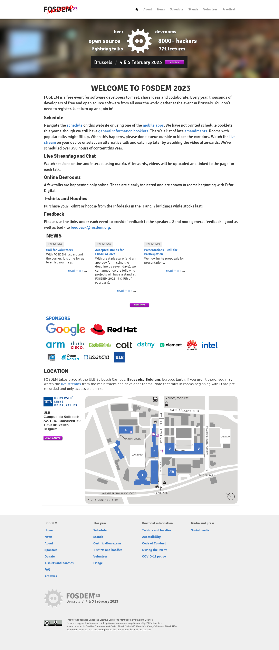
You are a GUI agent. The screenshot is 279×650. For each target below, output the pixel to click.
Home (136, 9)
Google (65, 329)
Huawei (192, 345)
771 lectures (172, 49)
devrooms (165, 32)
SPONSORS (58, 318)
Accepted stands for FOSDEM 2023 (109, 252)
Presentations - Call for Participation (160, 252)
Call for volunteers (59, 250)
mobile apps (153, 125)
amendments (195, 131)
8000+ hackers (177, 41)
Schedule (176, 9)
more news (139, 304)
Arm (55, 345)
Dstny (146, 345)
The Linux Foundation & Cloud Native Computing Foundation (96, 357)
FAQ (47, 569)
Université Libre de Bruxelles (119, 357)
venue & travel (52, 437)
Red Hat (113, 329)
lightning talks (107, 49)
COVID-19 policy (154, 556)
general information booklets (123, 131)
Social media (200, 530)
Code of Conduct (154, 543)
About (147, 9)
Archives (51, 576)
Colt (124, 345)
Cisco (77, 345)
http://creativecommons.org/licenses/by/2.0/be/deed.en (132, 623)
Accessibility (151, 537)
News (161, 9)
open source (104, 41)
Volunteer (210, 9)
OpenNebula (70, 357)
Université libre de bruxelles (60, 401)
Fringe (98, 563)
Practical (228, 9)
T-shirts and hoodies (59, 563)
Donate (50, 556)
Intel (210, 345)
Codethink (100, 345)
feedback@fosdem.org (90, 227)
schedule (174, 62)
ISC (51, 357)
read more (75, 270)
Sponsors (51, 550)
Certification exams (107, 543)
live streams (71, 384)
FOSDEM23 (60, 9)
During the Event (154, 550)
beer (119, 32)
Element (171, 345)
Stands (193, 9)
